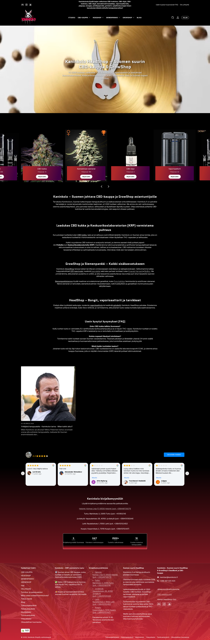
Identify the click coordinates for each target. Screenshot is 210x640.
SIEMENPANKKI (112, 17)
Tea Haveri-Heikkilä (41, 481)
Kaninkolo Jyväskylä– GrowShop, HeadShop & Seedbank (53, 453)
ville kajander (134, 481)
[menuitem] (37, 572)
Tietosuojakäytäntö (29, 605)
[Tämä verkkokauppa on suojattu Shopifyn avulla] (25, 631)
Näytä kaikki (42, 176)
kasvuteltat (95, 271)
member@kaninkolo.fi (169, 577)
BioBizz (147, 271)
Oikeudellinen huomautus (31, 622)
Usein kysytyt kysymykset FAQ (167, 5)
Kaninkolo (31, 637)
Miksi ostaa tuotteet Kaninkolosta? (35, 595)
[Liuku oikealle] (108, 186)
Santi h (164, 481)
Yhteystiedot (26, 619)
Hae (22, 585)
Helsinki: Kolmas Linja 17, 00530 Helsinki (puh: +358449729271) (105, 509)
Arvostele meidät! (174, 455)
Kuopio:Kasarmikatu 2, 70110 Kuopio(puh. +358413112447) (104, 610)
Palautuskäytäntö (28, 609)
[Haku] (172, 17)
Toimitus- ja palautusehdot (32, 592)
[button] (172, 17)
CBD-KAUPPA (83, 17)
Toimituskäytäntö (28, 615)
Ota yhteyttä (184, 5)
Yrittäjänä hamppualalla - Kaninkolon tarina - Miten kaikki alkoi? (47, 426)
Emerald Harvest (135, 271)
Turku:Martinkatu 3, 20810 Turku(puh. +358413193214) (103, 582)
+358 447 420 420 (167, 581)
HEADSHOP (97, 17)
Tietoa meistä (26, 599)
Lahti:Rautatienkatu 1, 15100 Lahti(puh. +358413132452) (103, 601)
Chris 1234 (101, 481)
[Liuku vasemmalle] (101, 186)
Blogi (23, 602)
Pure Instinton (119, 281)
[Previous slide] (23, 473)
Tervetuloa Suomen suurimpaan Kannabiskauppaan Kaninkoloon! (105, 5)
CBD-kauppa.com (164, 594)
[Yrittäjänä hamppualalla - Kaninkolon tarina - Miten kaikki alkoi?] (48, 393)
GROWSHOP (127, 17)
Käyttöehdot (26, 612)
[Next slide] (187, 473)
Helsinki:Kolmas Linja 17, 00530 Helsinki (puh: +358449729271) (105, 574)
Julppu (68, 481)
